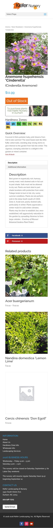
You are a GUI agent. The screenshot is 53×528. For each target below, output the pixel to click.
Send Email (10, 507)
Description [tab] (12, 163)
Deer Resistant (17, 27)
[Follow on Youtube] (31, 524)
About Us (6, 442)
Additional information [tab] (17, 167)
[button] (44, 37)
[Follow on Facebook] (22, 524)
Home (7, 27)
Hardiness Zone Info (11, 445)
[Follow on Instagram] (26, 524)
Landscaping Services (12, 451)
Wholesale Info (9, 448)
